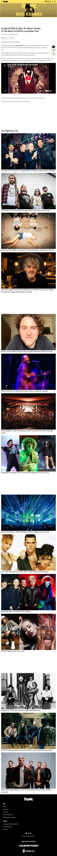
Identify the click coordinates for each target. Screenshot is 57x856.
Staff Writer (15, 34)
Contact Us (5, 829)
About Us (5, 806)
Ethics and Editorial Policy (8, 814)
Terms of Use (5, 812)
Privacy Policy (5, 809)
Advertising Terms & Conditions (9, 817)
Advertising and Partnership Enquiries (10, 824)
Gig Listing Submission (7, 826)
